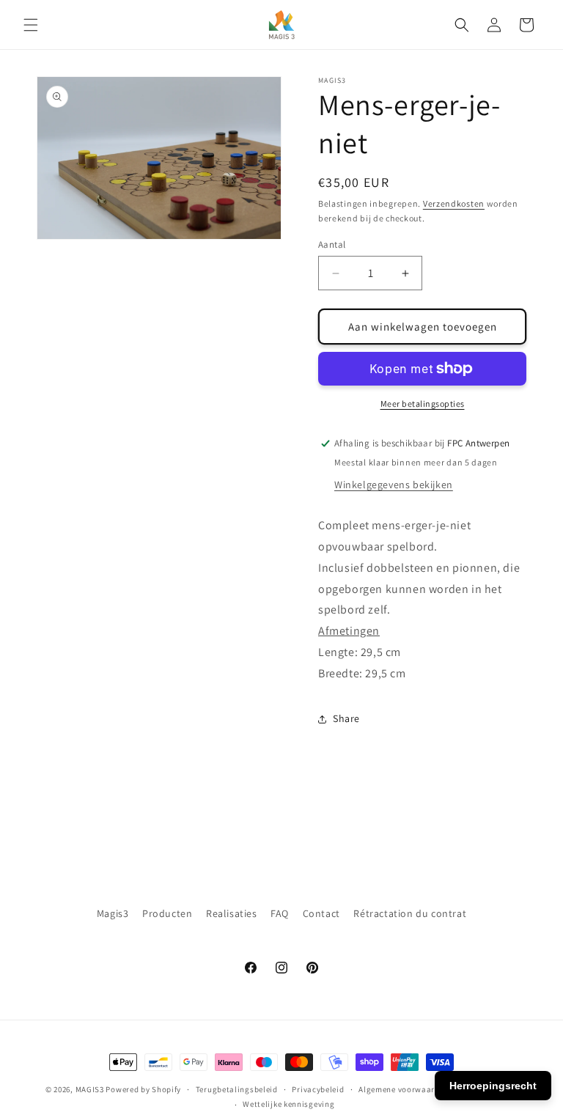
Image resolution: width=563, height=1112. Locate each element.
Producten (167, 913)
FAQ (280, 913)
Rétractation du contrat (409, 913)
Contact (321, 913)
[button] (31, 25)
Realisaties (231, 913)
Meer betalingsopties (422, 403)
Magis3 (113, 913)
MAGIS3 (90, 1089)
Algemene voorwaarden (403, 1089)
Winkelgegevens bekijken (393, 484)
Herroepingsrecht (493, 1085)
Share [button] (346, 718)
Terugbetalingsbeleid (237, 1089)
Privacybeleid (318, 1089)
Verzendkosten (454, 203)
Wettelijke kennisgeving (288, 1104)
